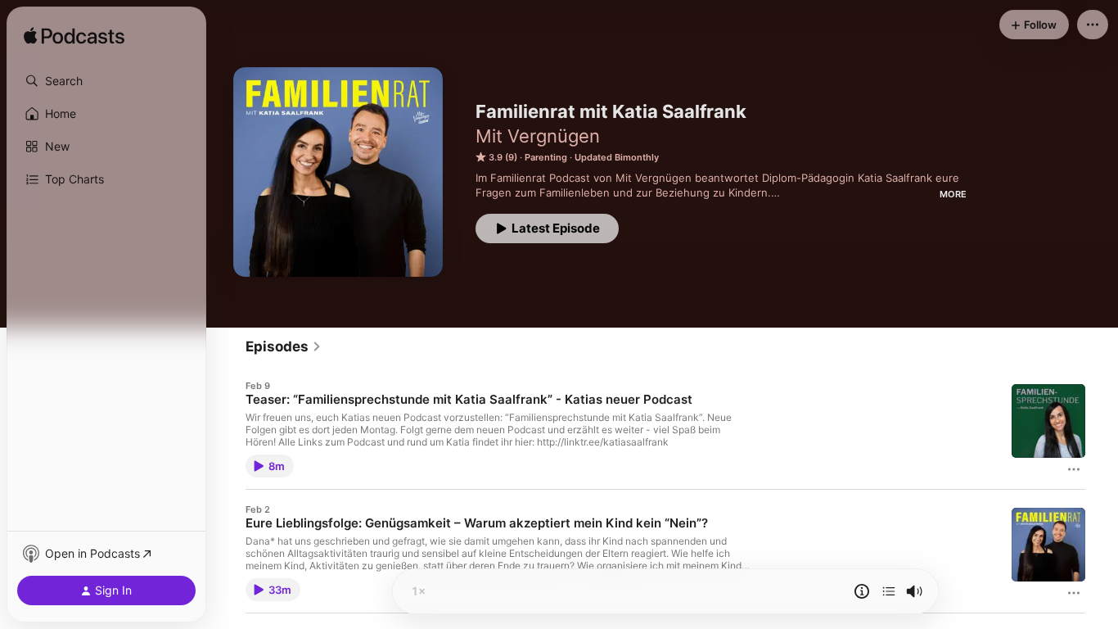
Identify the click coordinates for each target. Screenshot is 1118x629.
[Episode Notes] (862, 591)
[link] (284, 346)
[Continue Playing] (889, 591)
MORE (953, 194)
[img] (74, 37)
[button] (106, 81)
